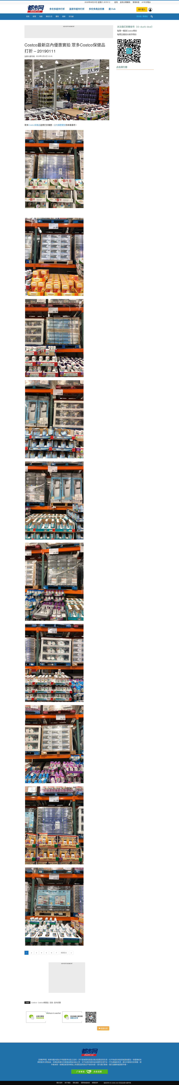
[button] (152, 17)
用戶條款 (68, 1083)
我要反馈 (104, 1028)
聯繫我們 (95, 1083)
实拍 (51, 1002)
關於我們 (59, 1083)
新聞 (34, 16)
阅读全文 (64, 953)
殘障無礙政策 (85, 1083)
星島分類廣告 (125, 2)
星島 (116, 2)
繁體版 (145, 16)
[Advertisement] (134, 200)
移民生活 (49, 16)
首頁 (27, 16)
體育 (57, 16)
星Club (112, 8)
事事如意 (136, 2)
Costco (34, 1002)
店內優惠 (58, 125)
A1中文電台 (146, 2)
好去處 (71, 16)
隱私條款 (76, 1083)
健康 (63, 16)
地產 (40, 16)
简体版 (139, 16)
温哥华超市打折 (77, 8)
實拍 (64, 125)
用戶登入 (142, 9)
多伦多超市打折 (57, 8)
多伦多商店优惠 (96, 8)
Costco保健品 (34, 125)
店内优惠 (57, 1002)
